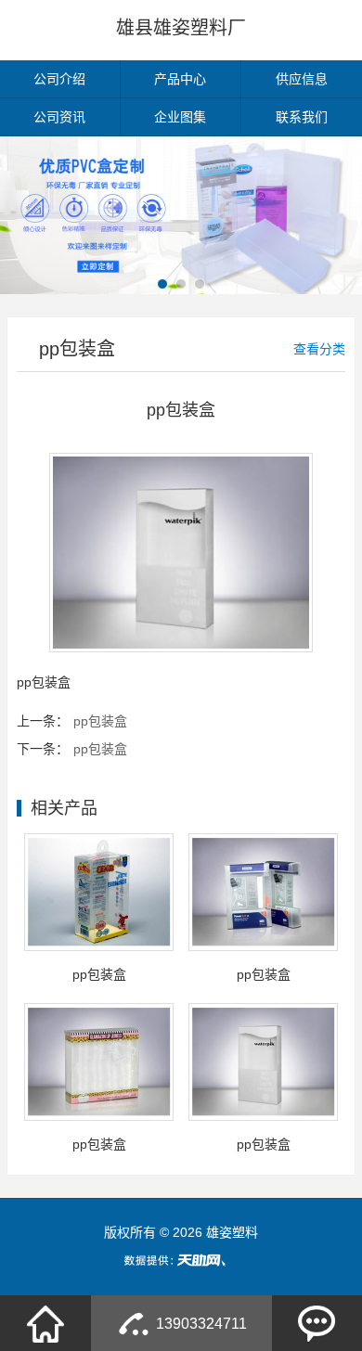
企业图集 (180, 116)
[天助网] (181, 1260)
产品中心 (180, 78)
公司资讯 (59, 116)
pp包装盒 (100, 721)
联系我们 (302, 116)
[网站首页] (45, 1323)
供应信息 (302, 78)
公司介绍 (59, 78)
